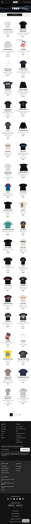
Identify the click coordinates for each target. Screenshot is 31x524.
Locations (3, 431)
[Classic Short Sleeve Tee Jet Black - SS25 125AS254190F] (23, 25)
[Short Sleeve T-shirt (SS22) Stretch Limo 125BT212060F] (8, 104)
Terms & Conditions (15, 513)
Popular (18, 463)
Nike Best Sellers (4, 470)
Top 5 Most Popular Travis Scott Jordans (7, 487)
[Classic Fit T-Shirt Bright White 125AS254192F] (8, 64)
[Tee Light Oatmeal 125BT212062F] (8, 167)
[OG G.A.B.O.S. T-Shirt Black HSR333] (8, 317)
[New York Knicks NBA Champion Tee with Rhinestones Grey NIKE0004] (8, 126)
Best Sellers (4, 463)
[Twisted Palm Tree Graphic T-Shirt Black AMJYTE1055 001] (23, 261)
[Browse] (2, 2)
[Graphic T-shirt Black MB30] (23, 187)
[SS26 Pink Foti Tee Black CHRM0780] (8, 298)
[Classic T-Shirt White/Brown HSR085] (8, 146)
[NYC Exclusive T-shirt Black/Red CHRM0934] (23, 167)
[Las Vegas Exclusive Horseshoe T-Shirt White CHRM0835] (8, 25)
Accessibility (18, 435)
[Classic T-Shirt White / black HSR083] (23, 243)
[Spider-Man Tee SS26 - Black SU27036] (23, 280)
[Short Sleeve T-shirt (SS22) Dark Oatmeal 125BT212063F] (8, 392)
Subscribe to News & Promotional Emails (12, 446)
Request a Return (19, 442)
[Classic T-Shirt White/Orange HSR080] (23, 298)
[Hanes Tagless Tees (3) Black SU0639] (8, 336)
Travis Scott (18, 468)
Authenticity (3, 429)
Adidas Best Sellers (5, 472)
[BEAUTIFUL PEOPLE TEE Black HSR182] (23, 317)
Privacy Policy (15, 511)
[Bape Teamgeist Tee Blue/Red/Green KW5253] (8, 187)
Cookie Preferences (15, 516)
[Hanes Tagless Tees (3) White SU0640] (23, 44)
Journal (2, 433)
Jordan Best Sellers (5, 468)
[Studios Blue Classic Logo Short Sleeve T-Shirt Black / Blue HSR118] (23, 146)
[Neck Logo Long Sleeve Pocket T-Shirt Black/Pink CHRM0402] (23, 85)
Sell (2, 435)
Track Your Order (19, 426)
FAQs (17, 431)
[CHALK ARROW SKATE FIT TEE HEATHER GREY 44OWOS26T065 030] (23, 392)
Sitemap (2, 437)
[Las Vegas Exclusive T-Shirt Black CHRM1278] (8, 205)
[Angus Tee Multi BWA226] (8, 354)
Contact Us (18, 439)
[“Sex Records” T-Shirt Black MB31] (8, 243)
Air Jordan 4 (18, 470)
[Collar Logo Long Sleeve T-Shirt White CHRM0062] (8, 45)
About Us (3, 424)
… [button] (17, 414)
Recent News (4, 477)
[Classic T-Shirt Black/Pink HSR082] (8, 280)
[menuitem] (11, 414)
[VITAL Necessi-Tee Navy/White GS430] (23, 372)
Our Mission (3, 426)
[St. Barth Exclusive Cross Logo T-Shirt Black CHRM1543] (23, 104)
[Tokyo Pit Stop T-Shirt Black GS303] (23, 354)
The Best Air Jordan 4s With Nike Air (7, 480)
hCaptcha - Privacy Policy (15, 519)
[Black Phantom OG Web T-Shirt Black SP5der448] (8, 261)
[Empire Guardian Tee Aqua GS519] (8, 225)
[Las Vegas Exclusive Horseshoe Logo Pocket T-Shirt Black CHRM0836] (23, 64)
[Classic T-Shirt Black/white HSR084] (8, 85)
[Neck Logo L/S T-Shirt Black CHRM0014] (23, 126)
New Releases (19, 466)
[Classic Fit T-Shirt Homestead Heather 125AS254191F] (8, 372)
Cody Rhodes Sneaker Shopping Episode (7, 483)
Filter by (15, 14)
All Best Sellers (4, 466)
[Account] (26, 2)
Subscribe (25, 449)
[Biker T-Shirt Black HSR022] (23, 225)
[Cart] (29, 2)
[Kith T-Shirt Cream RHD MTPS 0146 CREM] (23, 205)
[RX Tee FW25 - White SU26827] (23, 336)
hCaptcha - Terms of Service (15, 521)
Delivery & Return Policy (21, 429)
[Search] (24, 2)
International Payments (20, 433)
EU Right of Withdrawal (20, 437)
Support (18, 424)
